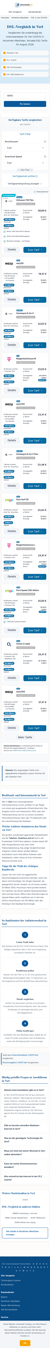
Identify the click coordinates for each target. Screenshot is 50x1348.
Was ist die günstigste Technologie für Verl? (23, 1140)
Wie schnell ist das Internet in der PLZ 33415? (23, 1178)
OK (25, 1343)
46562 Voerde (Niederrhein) (16, 1218)
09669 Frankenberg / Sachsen (25, 1213)
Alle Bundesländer (9, 1309)
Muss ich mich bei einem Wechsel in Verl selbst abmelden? (24, 1153)
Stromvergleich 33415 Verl (14, 1062)
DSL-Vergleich (15, 12)
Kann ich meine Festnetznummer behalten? (20, 1165)
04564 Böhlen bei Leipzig (25, 1222)
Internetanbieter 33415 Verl (25, 1055)
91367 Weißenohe (38, 1218)
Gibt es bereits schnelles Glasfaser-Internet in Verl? (22, 1127)
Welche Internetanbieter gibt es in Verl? (24, 1090)
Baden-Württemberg (10, 1305)
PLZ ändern (25, 104)
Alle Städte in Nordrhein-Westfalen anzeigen (22, 1233)
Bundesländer (35, 12)
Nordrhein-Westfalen (10, 1301)
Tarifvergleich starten (11, 1280)
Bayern (4, 1297)
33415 (25, 1200)
